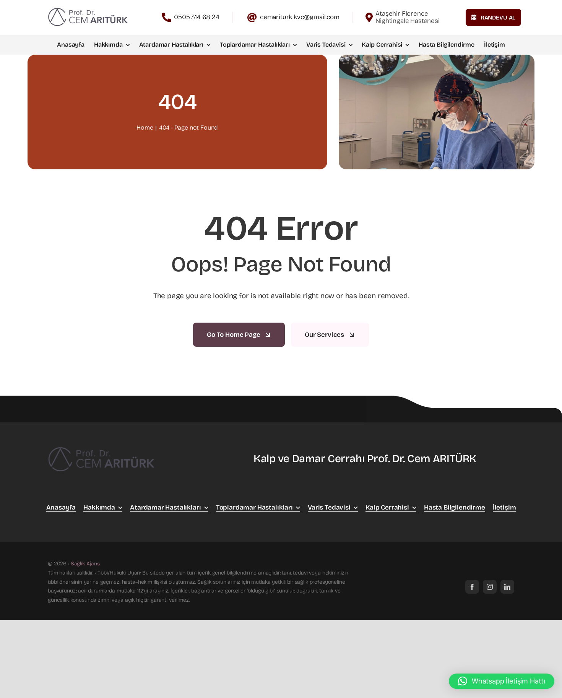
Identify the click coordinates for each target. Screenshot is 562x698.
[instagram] (490, 587)
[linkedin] (507, 587)
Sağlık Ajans (85, 563)
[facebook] (472, 587)
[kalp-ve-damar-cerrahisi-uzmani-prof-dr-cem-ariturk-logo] (88, 9)
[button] (501, 681)
